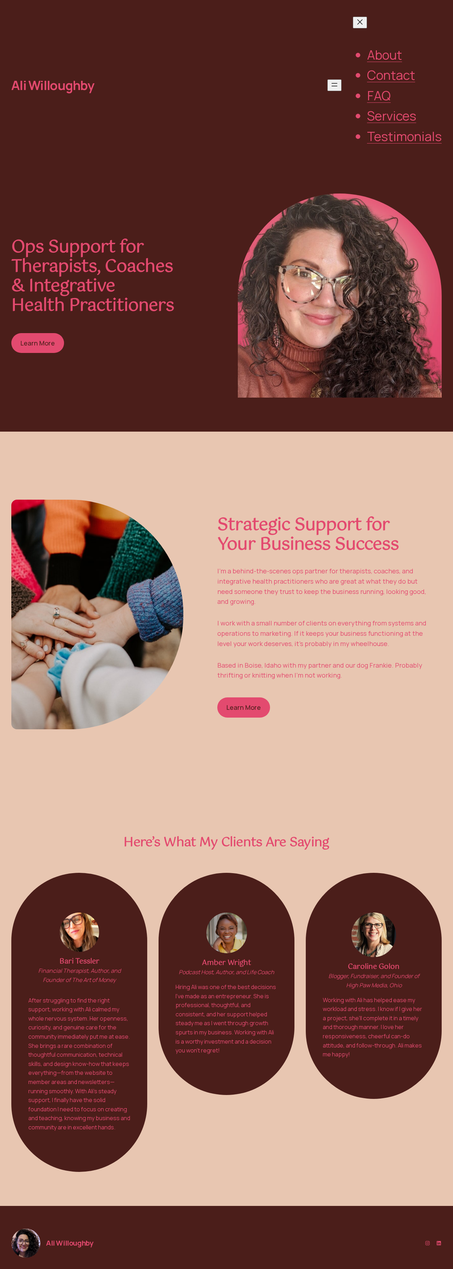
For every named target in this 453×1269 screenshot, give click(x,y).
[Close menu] (360, 22)
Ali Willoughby (52, 85)
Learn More (38, 343)
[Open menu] (334, 85)
